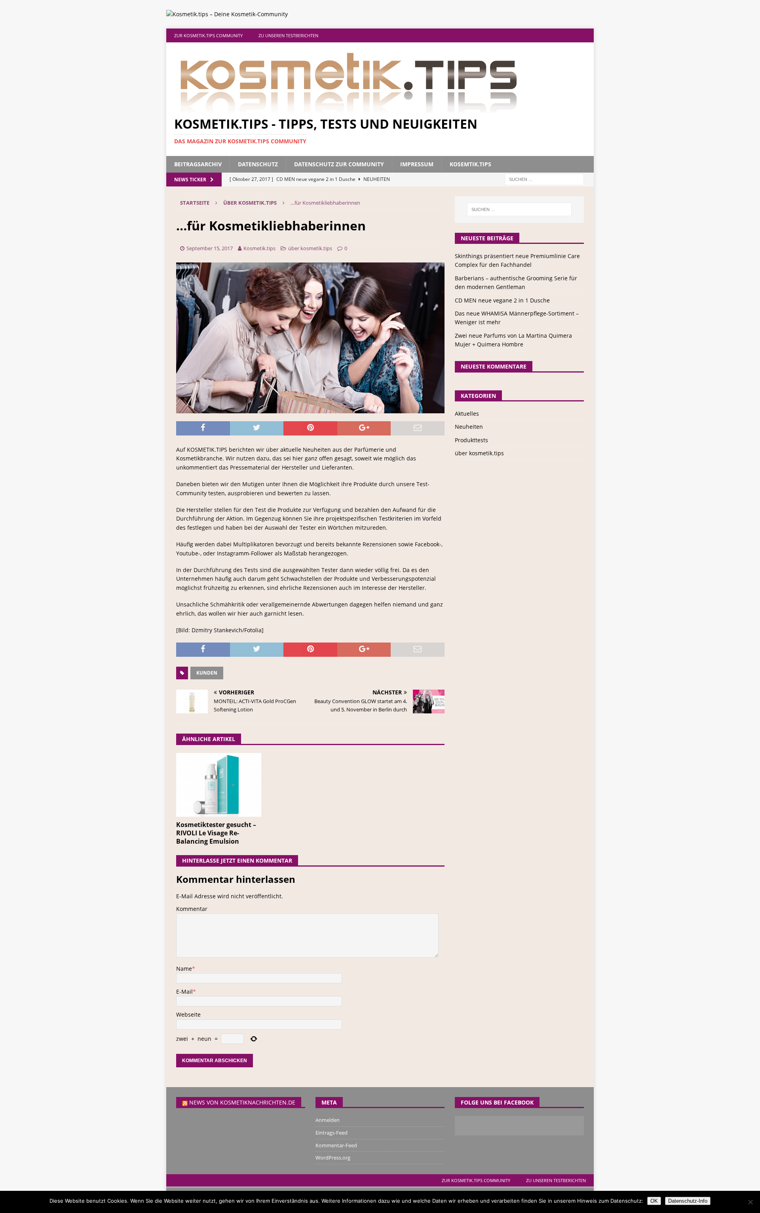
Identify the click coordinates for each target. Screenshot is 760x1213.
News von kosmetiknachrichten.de (242, 1102)
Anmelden (327, 1120)
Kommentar (191, 909)
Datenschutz (258, 164)
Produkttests (471, 440)
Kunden (206, 672)
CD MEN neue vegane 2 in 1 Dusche (502, 300)
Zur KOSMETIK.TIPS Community (208, 35)
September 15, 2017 (209, 248)
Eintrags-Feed (331, 1132)
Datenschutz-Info (687, 1201)
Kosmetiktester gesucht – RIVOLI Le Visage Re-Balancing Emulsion (216, 833)
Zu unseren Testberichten (288, 35)
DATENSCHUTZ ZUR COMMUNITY (339, 164)
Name (184, 968)
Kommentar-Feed (336, 1145)
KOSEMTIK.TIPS (470, 164)
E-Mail (184, 991)
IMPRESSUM (416, 164)
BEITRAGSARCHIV (198, 164)
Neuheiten (469, 426)
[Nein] (750, 1202)
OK (654, 1201)
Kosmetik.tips (259, 248)
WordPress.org (332, 1157)
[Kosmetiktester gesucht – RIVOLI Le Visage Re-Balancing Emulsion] (218, 785)
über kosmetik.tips (310, 248)
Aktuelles (467, 413)
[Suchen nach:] (544, 179)
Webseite (188, 1014)
